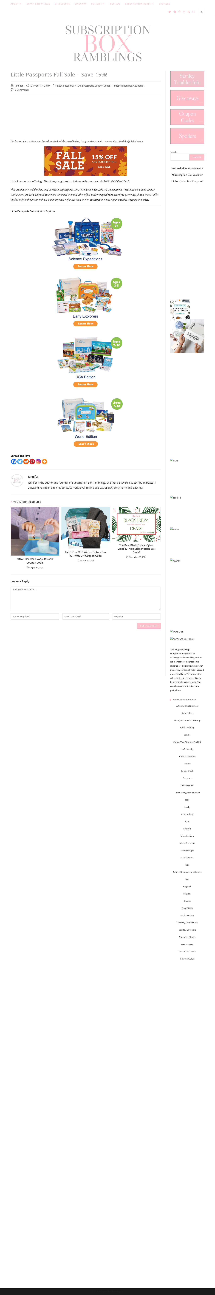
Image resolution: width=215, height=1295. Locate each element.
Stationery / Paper (187, 937)
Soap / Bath (187, 908)
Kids (187, 821)
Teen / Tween (187, 944)
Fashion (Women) (187, 756)
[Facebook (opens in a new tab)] (174, 12)
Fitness (187, 763)
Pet (187, 879)
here (178, 690)
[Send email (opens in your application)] (193, 11)
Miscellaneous (187, 857)
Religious (187, 893)
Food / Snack (187, 770)
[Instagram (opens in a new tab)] (184, 12)
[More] (44, 461)
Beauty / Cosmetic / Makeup (187, 720)
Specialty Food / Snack (187, 922)
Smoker (187, 901)
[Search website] (201, 12)
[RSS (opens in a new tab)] (188, 12)
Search (173, 152)
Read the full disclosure (131, 141)
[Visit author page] (17, 480)
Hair (187, 799)
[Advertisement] (86, 119)
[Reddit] (26, 461)
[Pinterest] (32, 461)
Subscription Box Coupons (128, 85)
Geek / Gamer (187, 785)
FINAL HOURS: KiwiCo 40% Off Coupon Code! (35, 560)
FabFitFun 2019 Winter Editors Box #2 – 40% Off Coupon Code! (85, 553)
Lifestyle (187, 828)
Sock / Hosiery (187, 915)
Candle (187, 734)
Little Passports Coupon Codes (93, 85)
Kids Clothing (187, 814)
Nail (187, 864)
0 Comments (22, 89)
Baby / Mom (187, 713)
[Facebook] (14, 461)
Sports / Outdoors (187, 929)
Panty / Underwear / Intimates (187, 872)
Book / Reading (187, 727)
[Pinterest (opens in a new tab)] (179, 12)
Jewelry (187, 807)
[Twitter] (20, 461)
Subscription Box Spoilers (187, 174)
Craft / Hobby (187, 749)
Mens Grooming (187, 843)
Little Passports (65, 85)
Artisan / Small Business (187, 705)
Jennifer (19, 85)
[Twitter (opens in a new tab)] (169, 12)
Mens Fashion (187, 835)
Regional (187, 886)
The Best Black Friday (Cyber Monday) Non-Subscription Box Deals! (136, 548)
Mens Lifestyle (187, 850)
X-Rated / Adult (187, 958)
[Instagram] (38, 461)
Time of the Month (187, 951)
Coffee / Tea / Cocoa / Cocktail (187, 742)
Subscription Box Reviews (187, 168)
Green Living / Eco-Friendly (187, 792)
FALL (107, 181)
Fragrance (187, 778)
